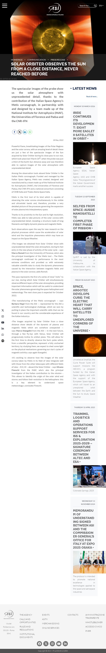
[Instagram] (3, 316)
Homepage (17, 59)
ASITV (45, 619)
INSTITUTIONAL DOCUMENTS (27, 635)
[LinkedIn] (3, 329)
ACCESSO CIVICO (93, 626)
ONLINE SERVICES (50, 628)
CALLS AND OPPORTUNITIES (28, 621)
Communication (36, 59)
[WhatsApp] (3, 335)
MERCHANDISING (50, 623)
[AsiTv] (3, 341)
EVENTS (46, 614)
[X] (3, 310)
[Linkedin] (65, 643)
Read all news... (92, 96)
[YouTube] (3, 322)
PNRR (88, 631)
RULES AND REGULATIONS (26, 628)
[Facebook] (39, 643)
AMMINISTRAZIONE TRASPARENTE (95, 616)
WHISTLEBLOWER (94, 622)
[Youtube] (58, 643)
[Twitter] (45, 643)
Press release (58, 59)
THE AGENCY (26, 614)
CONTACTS (73, 614)
